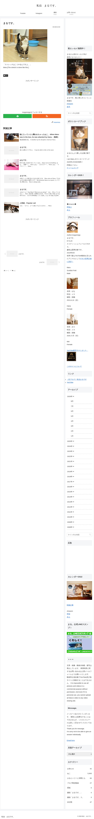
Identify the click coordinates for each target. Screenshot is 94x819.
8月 (72, 401)
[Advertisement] (32, 95)
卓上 (68, 210)
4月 (72, 421)
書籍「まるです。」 (79, 793)
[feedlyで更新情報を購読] (17, 116)
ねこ (6, 75)
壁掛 (68, 614)
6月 (72, 411)
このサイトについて (74, 366)
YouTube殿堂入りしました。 (77, 350)
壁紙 (79, 788)
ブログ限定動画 (79, 783)
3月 (72, 426)
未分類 (79, 802)
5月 (72, 416)
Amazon (70, 104)
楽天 (68, 107)
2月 (72, 431)
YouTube (70, 382)
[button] (90, 113)
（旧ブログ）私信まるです (77, 379)
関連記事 (70, 605)
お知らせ (79, 769)
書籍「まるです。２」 (79, 797)
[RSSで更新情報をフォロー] (46, 116)
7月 (72, 406)
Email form (71, 740)
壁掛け (69, 207)
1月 (72, 436)
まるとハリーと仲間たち (79, 778)
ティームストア (72, 168)
